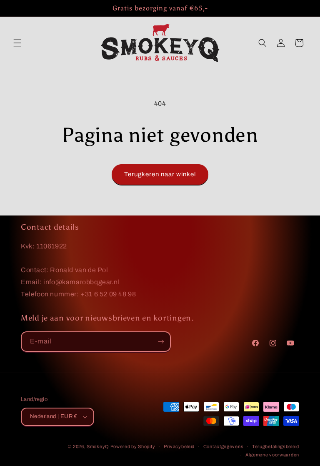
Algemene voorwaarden (272, 454)
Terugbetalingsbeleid (275, 446)
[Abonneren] (161, 341)
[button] (17, 43)
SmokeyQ (98, 446)
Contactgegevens (223, 446)
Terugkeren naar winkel (160, 174)
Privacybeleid (179, 446)
